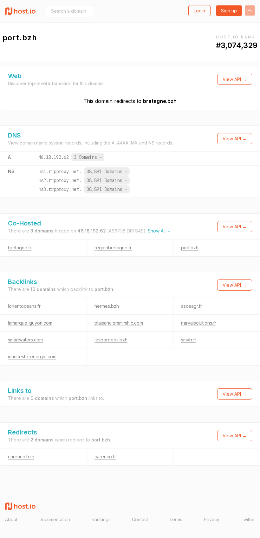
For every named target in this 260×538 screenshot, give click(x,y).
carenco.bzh (21, 456)
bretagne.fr (19, 247)
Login (199, 10)
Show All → (159, 230)
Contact (140, 519)
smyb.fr (188, 339)
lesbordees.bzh (110, 339)
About (11, 519)
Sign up (229, 10)
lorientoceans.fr (24, 306)
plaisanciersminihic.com (118, 323)
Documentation (54, 519)
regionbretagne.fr (113, 247)
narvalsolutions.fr (198, 323)
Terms (175, 519)
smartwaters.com (25, 339)
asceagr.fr (191, 306)
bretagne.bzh (160, 101)
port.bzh (189, 247)
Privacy (211, 519)
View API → (235, 79)
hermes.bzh (106, 306)
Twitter (248, 519)
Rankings (101, 519)
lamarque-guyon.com (30, 323)
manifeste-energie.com (32, 356)
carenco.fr (105, 456)
